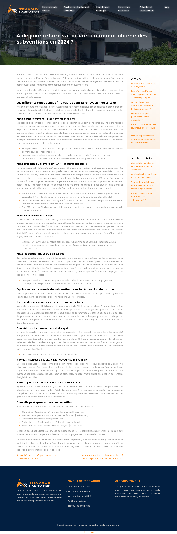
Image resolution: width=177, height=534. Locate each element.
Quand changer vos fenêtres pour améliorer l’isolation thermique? (142, 105)
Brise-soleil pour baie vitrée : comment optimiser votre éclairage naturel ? (144, 139)
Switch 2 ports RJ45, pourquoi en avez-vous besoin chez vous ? (41, 457)
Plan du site (88, 532)
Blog (166, 7)
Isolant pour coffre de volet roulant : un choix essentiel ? (143, 128)
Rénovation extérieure (124, 9)
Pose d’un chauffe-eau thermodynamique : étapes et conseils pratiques (143, 94)
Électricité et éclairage (102, 9)
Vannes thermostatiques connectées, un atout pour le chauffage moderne (143, 185)
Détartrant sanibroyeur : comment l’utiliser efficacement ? (142, 196)
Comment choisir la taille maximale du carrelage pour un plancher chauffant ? (101, 457)
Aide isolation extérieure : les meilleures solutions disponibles (142, 166)
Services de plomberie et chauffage (76, 9)
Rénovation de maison (49, 9)
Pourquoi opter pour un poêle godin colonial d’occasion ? (141, 116)
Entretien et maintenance (147, 9)
